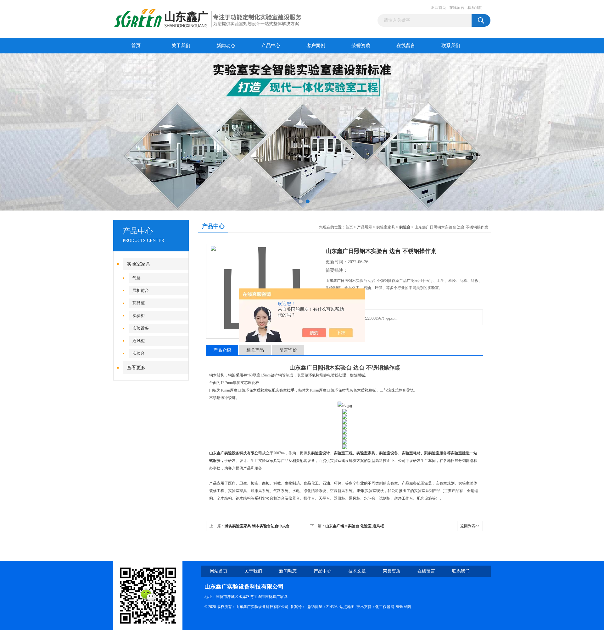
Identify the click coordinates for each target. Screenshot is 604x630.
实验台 (138, 353)
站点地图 (347, 607)
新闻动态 (225, 45)
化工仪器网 (384, 607)
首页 (136, 45)
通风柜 (138, 340)
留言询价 (288, 350)
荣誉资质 (360, 45)
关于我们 (180, 45)
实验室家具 (138, 263)
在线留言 (456, 7)
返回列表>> (470, 526)
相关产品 (255, 350)
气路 (136, 278)
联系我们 (475, 7)
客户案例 (315, 45)
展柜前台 (140, 290)
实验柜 (138, 315)
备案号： (297, 607)
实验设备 (140, 328)
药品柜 (138, 303)
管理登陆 (403, 607)
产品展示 (364, 227)
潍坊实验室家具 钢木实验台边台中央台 (257, 526)
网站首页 (218, 571)
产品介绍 (222, 350)
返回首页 (438, 7)
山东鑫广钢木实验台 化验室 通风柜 (354, 526)
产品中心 (270, 45)
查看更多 (136, 367)
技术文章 (357, 571)
